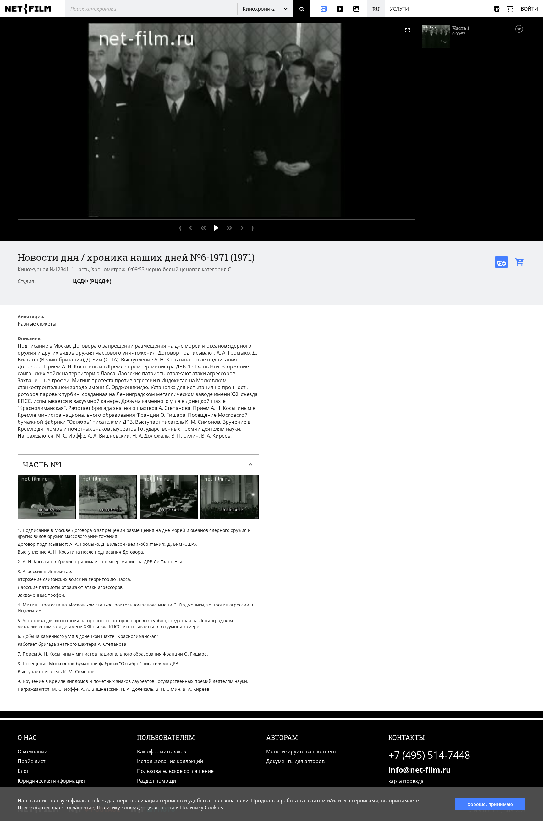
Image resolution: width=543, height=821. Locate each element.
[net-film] (30, 9)
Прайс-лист (31, 761)
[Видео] (340, 8)
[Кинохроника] (321, 8)
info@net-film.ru (419, 769)
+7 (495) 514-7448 (429, 755)
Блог (23, 771)
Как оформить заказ (161, 751)
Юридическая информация (51, 780)
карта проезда (406, 781)
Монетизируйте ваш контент (301, 751)
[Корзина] (510, 9)
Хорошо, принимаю (490, 804)
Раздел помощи (156, 780)
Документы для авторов (295, 761)
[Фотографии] (357, 8)
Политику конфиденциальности (135, 807)
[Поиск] (301, 8)
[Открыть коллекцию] (496, 9)
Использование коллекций (170, 761)
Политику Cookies (201, 807)
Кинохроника (259, 8)
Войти (529, 8)
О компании (32, 751)
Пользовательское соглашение (175, 771)
